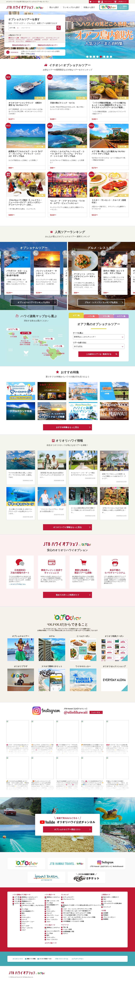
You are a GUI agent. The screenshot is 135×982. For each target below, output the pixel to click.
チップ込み (25, 909)
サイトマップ (107, 907)
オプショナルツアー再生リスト (67, 829)
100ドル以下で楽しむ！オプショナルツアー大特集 (77, 913)
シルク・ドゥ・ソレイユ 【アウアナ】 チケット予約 (77, 909)
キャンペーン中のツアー (28, 899)
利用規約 (105, 915)
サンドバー (53, 39)
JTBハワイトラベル (61, 959)
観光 (23, 913)
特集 (62, 903)
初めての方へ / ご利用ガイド (111, 897)
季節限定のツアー (27, 901)
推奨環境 (105, 919)
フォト (24, 923)
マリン (24, 915)
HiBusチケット (25, 38)
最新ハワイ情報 (31, 958)
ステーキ (11, 41)
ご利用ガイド (122, 1)
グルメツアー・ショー (28, 921)
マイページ (108, 1)
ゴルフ (24, 930)
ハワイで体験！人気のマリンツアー (73, 919)
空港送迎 (37, 39)
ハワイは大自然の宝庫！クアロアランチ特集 (75, 915)
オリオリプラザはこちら (18, 584)
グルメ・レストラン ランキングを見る (101, 302)
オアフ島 (17, 897)
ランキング (65, 894)
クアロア (45, 39)
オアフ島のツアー (38, 38)
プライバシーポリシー (109, 917)
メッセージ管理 (67, 929)
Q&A (104, 899)
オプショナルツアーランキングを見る (34, 302)
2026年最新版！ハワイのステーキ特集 (73, 921)
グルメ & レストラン (68, 899)
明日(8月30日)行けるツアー (21, 45)
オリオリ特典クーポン (45, 958)
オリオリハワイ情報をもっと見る (67, 527)
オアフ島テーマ (25, 894)
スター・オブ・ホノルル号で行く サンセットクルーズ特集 (79, 917)
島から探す (54, 7)
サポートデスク (107, 901)
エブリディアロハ (77, 959)
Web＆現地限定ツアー (28, 911)
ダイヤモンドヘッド (52, 38)
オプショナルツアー (68, 897)
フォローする (95, 712)
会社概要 (105, 913)
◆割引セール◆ (13, 38)
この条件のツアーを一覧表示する (98, 354)
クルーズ (29, 39)
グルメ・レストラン (27, 928)
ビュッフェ (20, 41)
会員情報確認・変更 (68, 931)
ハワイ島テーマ (50, 894)
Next (61, 276)
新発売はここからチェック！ (30, 897)
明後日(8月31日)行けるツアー (48, 45)
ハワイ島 (17, 899)
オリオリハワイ (18, 959)
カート (95, 1)
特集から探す (89, 7)
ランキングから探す (71, 7)
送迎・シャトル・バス (28, 903)
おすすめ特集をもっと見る (67, 427)
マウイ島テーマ (50, 925)
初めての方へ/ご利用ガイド (67, 595)
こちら (32, 53)
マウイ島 (17, 901)
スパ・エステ (25, 925)
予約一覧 (65, 927)
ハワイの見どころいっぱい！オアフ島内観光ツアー (77, 911)
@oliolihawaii (76, 712)
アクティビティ (26, 917)
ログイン (65, 933)
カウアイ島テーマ (51, 943)
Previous (6, 276)
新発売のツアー (31, 41)
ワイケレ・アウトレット (16, 39)
